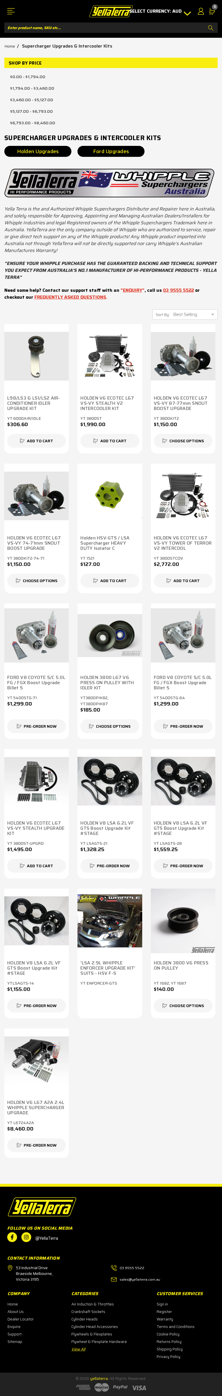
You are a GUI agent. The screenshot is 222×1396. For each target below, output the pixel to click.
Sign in (162, 1304)
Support (15, 1334)
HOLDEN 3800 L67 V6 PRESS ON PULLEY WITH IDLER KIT (107, 683)
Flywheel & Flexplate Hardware (99, 1342)
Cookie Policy (168, 1334)
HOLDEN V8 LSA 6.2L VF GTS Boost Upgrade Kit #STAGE (107, 828)
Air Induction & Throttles (92, 1304)
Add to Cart (40, 441)
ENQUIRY (132, 290)
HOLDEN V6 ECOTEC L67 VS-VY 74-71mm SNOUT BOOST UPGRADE (34, 543)
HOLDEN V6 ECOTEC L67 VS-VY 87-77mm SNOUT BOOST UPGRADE (181, 403)
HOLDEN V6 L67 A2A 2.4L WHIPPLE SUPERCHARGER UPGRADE (35, 1107)
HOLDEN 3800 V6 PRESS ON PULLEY (181, 965)
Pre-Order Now (40, 726)
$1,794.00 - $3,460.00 (32, 88)
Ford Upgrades (111, 151)
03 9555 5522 (178, 290)
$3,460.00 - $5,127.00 (31, 100)
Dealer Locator (21, 1319)
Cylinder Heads (84, 1319)
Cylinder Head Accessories (94, 1327)
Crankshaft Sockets (88, 1312)
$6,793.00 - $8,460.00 (32, 123)
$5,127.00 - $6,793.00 (31, 111)
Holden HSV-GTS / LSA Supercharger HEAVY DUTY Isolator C (105, 543)
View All (78, 1349)
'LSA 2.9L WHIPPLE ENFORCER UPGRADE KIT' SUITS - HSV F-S (107, 968)
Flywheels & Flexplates (91, 1334)
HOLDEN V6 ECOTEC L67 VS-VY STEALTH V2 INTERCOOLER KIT (107, 403)
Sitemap (15, 1342)
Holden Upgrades (38, 151)
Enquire (14, 1327)
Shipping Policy (170, 1349)
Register (164, 1312)
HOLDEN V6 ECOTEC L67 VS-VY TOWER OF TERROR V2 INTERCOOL (183, 543)
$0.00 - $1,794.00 (27, 77)
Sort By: (163, 315)
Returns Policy (169, 1342)
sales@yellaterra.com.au (140, 1279)
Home (13, 1304)
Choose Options (186, 441)
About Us (16, 1312)
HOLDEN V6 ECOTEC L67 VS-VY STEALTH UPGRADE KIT (35, 828)
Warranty (165, 1319)
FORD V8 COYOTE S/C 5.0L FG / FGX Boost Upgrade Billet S (36, 683)
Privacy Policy (168, 1357)
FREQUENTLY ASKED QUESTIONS (70, 297)
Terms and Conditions (176, 1327)
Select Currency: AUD (156, 11)
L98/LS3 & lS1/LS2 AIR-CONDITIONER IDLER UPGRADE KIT (33, 403)
